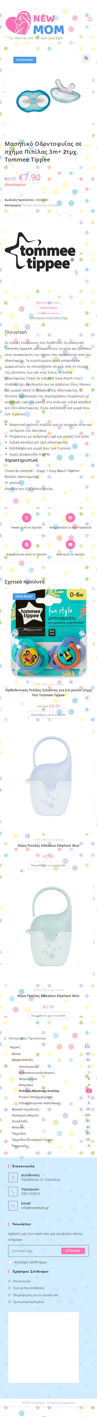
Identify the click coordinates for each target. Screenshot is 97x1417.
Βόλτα (16, 1054)
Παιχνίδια (19, 1133)
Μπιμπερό (26, 1085)
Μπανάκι (18, 1127)
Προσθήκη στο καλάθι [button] (48, 715)
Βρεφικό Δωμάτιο (24, 1109)
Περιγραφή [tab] (48, 308)
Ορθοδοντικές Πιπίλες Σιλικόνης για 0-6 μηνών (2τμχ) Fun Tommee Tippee (48, 692)
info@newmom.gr (35, 1207)
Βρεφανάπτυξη (22, 1060)
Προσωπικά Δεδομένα (28, 1302)
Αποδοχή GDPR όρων (30, 1262)
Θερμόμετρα (28, 1079)
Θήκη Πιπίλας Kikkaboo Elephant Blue (48, 845)
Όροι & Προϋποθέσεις (28, 1288)
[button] (86, 58)
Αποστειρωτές (29, 1066)
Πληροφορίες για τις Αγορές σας (35, 1295)
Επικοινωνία (21, 1281)
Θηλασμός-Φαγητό (25, 1115)
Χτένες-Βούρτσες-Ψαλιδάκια (39, 1103)
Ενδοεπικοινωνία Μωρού (37, 1073)
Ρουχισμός (19, 1146)
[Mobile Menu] (88, 19)
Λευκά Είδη (20, 1121)
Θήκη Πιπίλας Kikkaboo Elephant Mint (48, 996)
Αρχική (15, 1047)
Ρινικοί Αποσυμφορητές (36, 1097)
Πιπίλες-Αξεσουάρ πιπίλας (40, 205)
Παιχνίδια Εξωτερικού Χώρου (32, 1139)
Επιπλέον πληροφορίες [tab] (48, 318)
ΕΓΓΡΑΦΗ (73, 1251)
